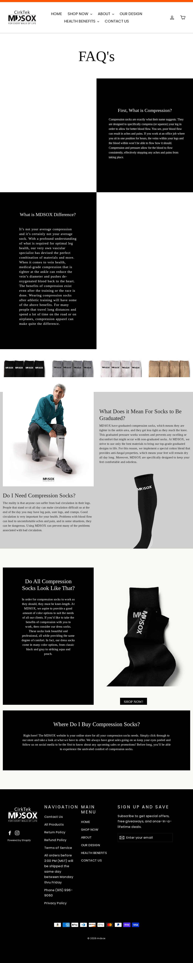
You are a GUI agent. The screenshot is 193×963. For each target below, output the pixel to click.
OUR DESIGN (131, 13)
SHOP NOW (78, 13)
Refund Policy (55, 840)
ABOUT (104, 13)
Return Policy (54, 832)
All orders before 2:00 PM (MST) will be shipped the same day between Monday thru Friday (58, 868)
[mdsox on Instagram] (17, 833)
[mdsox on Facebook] (10, 833)
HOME (56, 13)
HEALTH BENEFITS (80, 21)
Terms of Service (58, 847)
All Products (54, 824)
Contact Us (53, 816)
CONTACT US (117, 21)
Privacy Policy (55, 903)
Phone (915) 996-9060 (58, 893)
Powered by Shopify (19, 840)
